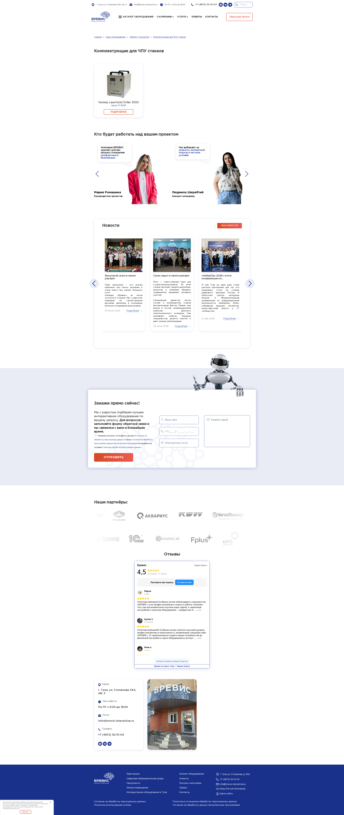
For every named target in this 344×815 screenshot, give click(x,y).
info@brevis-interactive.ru (145, 5)
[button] (97, 174)
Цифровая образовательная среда (145, 779)
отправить (113, 457)
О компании (164, 17)
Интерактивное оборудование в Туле (147, 792)
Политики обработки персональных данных (122, 447)
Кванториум (133, 774)
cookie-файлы (20, 802)
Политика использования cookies (112, 805)
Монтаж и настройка (190, 783)
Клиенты (184, 779)
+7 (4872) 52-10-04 (206, 5)
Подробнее (118, 112)
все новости (229, 226)
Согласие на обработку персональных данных (120, 802)
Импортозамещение (137, 788)
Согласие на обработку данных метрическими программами (206, 805)
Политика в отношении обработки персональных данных (205, 802)
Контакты (184, 792)
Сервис (183, 788)
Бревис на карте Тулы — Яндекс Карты (172, 666)
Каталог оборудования (138, 17)
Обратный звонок (239, 17)
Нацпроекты (133, 783)
